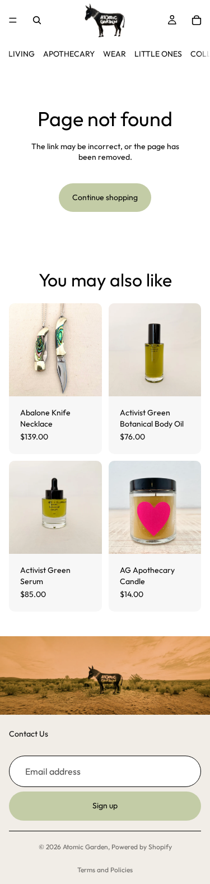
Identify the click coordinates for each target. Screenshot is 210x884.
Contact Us (28, 734)
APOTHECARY (69, 54)
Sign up (105, 806)
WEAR (114, 54)
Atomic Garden (85, 847)
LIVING (21, 54)
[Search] (37, 20)
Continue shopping (105, 197)
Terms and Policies (105, 870)
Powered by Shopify (141, 847)
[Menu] (13, 20)
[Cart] (196, 20)
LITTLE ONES (158, 54)
